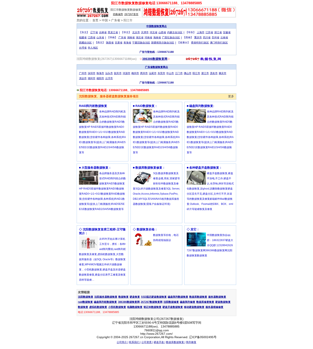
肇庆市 (222, 73)
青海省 (127, 42)
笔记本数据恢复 (152, 307)
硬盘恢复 (135, 296)
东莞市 (161, 73)
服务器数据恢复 (217, 296)
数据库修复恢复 (205, 301)
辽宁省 (94, 32)
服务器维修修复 (214, 307)
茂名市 (214, 73)
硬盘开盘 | (159, 342)
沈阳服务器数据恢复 (105, 296)
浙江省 (218, 32)
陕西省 (110, 42)
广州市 (83, 73)
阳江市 (196, 73)
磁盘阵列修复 (187, 301)
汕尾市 (152, 73)
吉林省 (103, 32)
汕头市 (109, 73)
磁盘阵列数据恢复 (178, 296)
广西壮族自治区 (171, 37)
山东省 (100, 37)
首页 (95, 20)
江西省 (91, 37)
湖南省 (131, 37)
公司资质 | (147, 342)
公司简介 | (122, 342)
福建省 (83, 37)
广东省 (115, 20)
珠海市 (100, 73)
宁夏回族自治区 (141, 42)
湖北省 (140, 37)
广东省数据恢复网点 (156, 67)
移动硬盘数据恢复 (194, 307)
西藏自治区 (85, 42)
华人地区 (93, 47)
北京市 (136, 32)
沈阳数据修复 (171, 301)
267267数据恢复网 (151, 301)
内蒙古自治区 (174, 32)
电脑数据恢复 (134, 307)
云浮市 (109, 78)
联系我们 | (135, 342)
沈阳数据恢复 (85, 296)
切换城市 (118, 14)
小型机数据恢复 (117, 307)
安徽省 (227, 32)
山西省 (162, 32)
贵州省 (215, 37)
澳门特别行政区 (219, 42)
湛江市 (205, 73)
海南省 (157, 37)
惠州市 (144, 73)
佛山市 (187, 73)
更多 (231, 96)
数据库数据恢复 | (175, 342)
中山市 (170, 73)
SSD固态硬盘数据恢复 (154, 296)
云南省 (224, 37)
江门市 (179, 73)
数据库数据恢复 (198, 296)
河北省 (153, 32)
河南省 (148, 37)
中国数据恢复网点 (156, 26)
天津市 (145, 32)
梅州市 (135, 73)
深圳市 (91, 73)
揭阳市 (100, 78)
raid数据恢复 (85, 301)
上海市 (200, 32)
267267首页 (131, 14)
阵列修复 (191, 342)
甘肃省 (118, 42)
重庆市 (198, 37)
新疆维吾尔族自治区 (162, 42)
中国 (105, 20)
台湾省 (83, 47)
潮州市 (91, 78)
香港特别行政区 (200, 42)
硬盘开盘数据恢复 (172, 307)
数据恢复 (123, 296)
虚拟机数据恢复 (98, 307)
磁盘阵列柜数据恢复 (105, 301)
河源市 (126, 73)
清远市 (83, 78)
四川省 (207, 37)
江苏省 (209, 32)
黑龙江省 (113, 32)
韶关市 (118, 73)
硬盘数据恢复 (223, 301)
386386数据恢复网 (154, 58)
